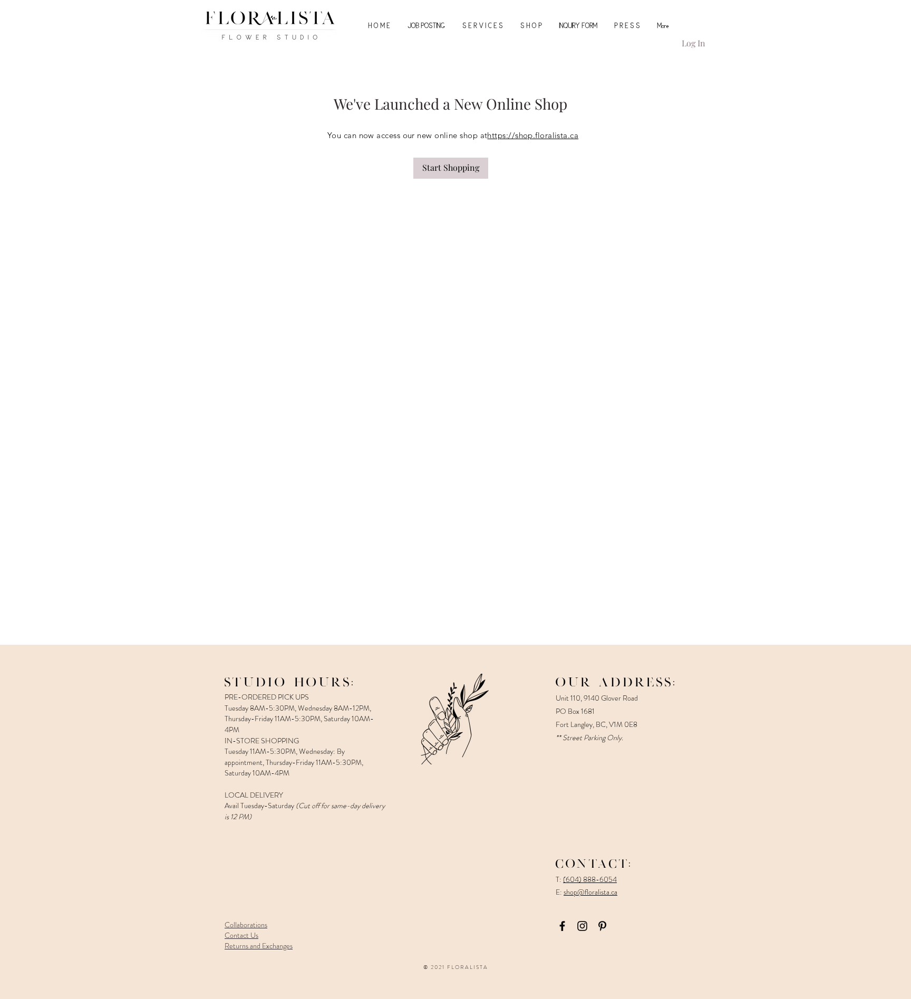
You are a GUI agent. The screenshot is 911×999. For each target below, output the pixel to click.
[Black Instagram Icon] (582, 926)
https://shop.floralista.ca (532, 135)
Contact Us (241, 935)
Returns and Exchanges (259, 945)
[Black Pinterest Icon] (602, 926)
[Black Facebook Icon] (562, 926)
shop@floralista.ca (590, 892)
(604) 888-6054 (590, 879)
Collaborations (246, 924)
